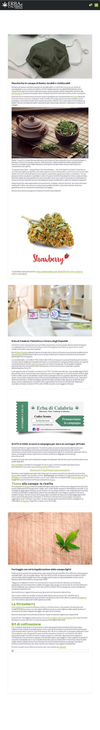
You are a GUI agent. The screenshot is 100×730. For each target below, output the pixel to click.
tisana (14, 476)
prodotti (44, 467)
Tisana (17, 483)
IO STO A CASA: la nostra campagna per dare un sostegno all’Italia (48, 444)
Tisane (44, 470)
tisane (75, 97)
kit (14, 627)
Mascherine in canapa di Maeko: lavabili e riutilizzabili (41, 83)
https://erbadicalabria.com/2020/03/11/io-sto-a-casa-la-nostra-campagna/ (47, 273)
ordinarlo (62, 647)
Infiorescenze (35, 470)
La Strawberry (23, 604)
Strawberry (81, 598)
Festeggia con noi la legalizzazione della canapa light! (41, 569)
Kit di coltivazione (26, 624)
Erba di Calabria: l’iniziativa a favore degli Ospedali (40, 341)
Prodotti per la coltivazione (59, 470)
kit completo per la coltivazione (60, 618)
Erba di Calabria (22, 352)
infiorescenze (68, 87)
